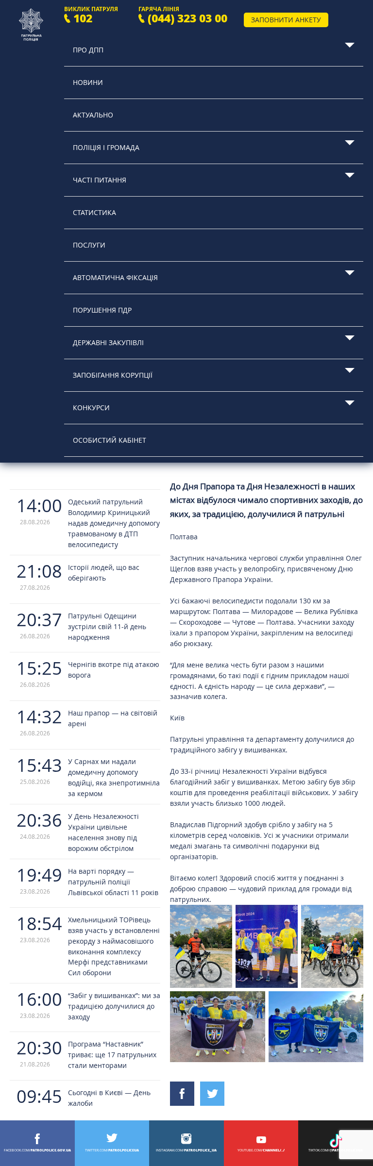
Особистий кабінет (109, 440)
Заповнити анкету (286, 19)
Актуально (93, 114)
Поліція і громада (106, 147)
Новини (88, 82)
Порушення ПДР (102, 310)
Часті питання (99, 179)
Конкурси (91, 407)
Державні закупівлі (108, 342)
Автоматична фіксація (115, 277)
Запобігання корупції (113, 375)
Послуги (89, 245)
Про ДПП (88, 49)
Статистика (94, 212)
